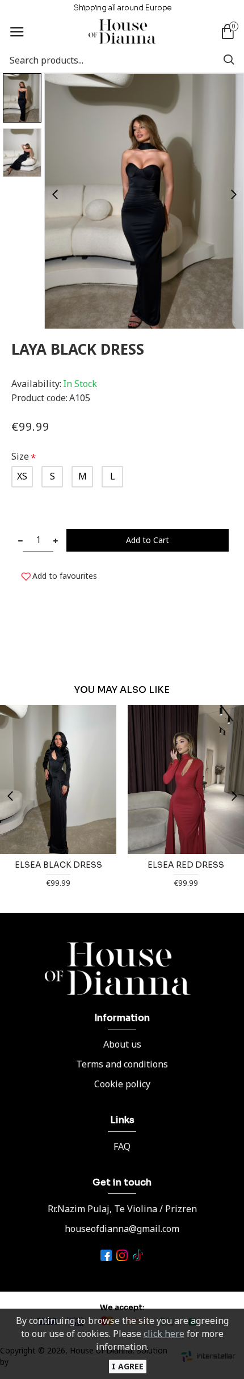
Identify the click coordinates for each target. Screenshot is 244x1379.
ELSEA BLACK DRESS (58, 865)
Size (20, 456)
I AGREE (128, 1366)
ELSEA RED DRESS (186, 865)
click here (164, 1333)
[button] (55, 194)
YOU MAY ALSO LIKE (122, 690)
